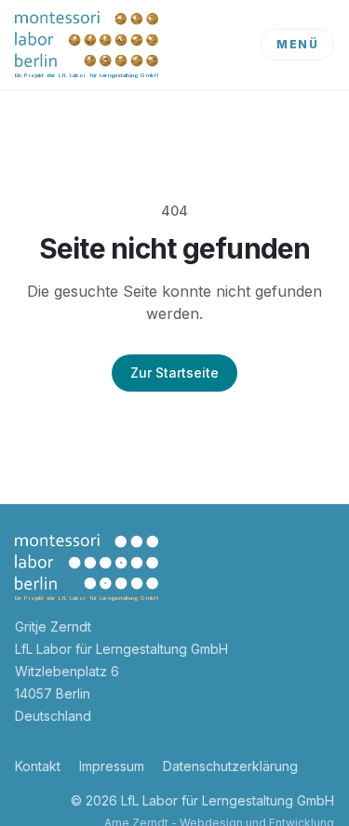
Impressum (111, 766)
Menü (297, 44)
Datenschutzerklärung (230, 766)
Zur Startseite (174, 372)
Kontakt (37, 766)
